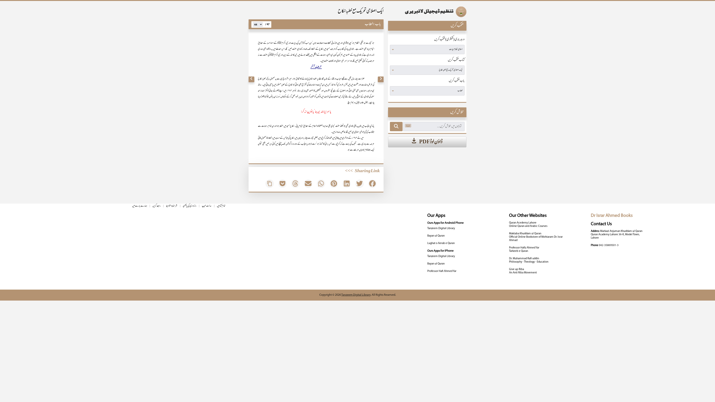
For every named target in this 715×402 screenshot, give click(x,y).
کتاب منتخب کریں (456, 60)
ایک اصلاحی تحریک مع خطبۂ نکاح (361, 11)
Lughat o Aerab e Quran (441, 243)
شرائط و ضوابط (171, 206)
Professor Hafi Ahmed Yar (441, 271)
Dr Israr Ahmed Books (612, 215)
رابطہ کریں (156, 206)
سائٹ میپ (207, 206)
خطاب (369, 24)
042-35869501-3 (609, 245)
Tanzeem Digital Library (441, 228)
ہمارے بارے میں (139, 206)
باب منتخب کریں (457, 81)
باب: (377, 24)
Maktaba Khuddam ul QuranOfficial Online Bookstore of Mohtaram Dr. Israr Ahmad (536, 237)
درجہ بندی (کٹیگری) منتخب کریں (449, 39)
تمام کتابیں (221, 206)
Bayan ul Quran (436, 235)
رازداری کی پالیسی (189, 206)
